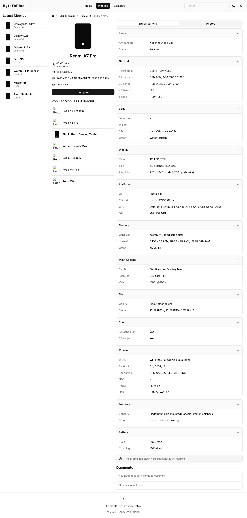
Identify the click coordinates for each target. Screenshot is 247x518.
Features (124, 404)
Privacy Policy (132, 506)
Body (122, 108)
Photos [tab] (210, 23)
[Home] (53, 16)
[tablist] (179, 23)
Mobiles (103, 5)
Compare (119, 5)
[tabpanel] (179, 259)
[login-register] (241, 6)
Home (88, 5)
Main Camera (127, 259)
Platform (124, 184)
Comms (123, 350)
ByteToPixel (14, 6)
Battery (123, 432)
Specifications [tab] (148, 23)
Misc (122, 294)
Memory (124, 225)
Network (124, 61)
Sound (123, 322)
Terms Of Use (114, 506)
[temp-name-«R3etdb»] (123, 499)
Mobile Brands (67, 16)
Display (123, 149)
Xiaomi (84, 16)
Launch (123, 33)
